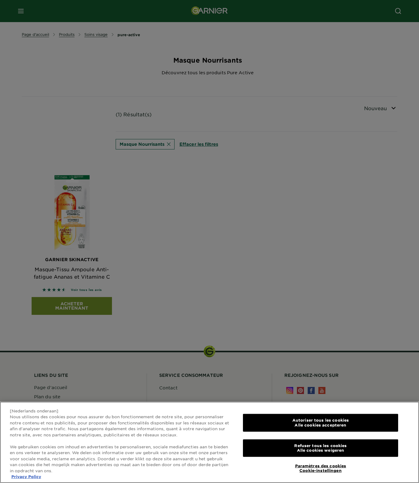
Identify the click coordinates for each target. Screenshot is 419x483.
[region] (209, 442)
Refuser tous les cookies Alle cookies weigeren (320, 448)
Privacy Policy (26, 476)
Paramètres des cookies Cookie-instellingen (320, 468)
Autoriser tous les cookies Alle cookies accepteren (320, 422)
